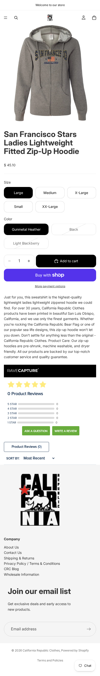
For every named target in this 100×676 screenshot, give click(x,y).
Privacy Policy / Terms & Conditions (32, 563)
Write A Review (66, 431)
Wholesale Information (21, 574)
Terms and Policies (50, 660)
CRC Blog (11, 569)
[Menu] (5, 17)
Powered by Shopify (75, 650)
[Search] (16, 17)
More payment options (50, 286)
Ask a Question (36, 431)
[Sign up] (89, 629)
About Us (11, 547)
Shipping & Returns (19, 558)
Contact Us (13, 552)
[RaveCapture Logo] (23, 370)
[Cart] (94, 17)
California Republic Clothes (41, 650)
